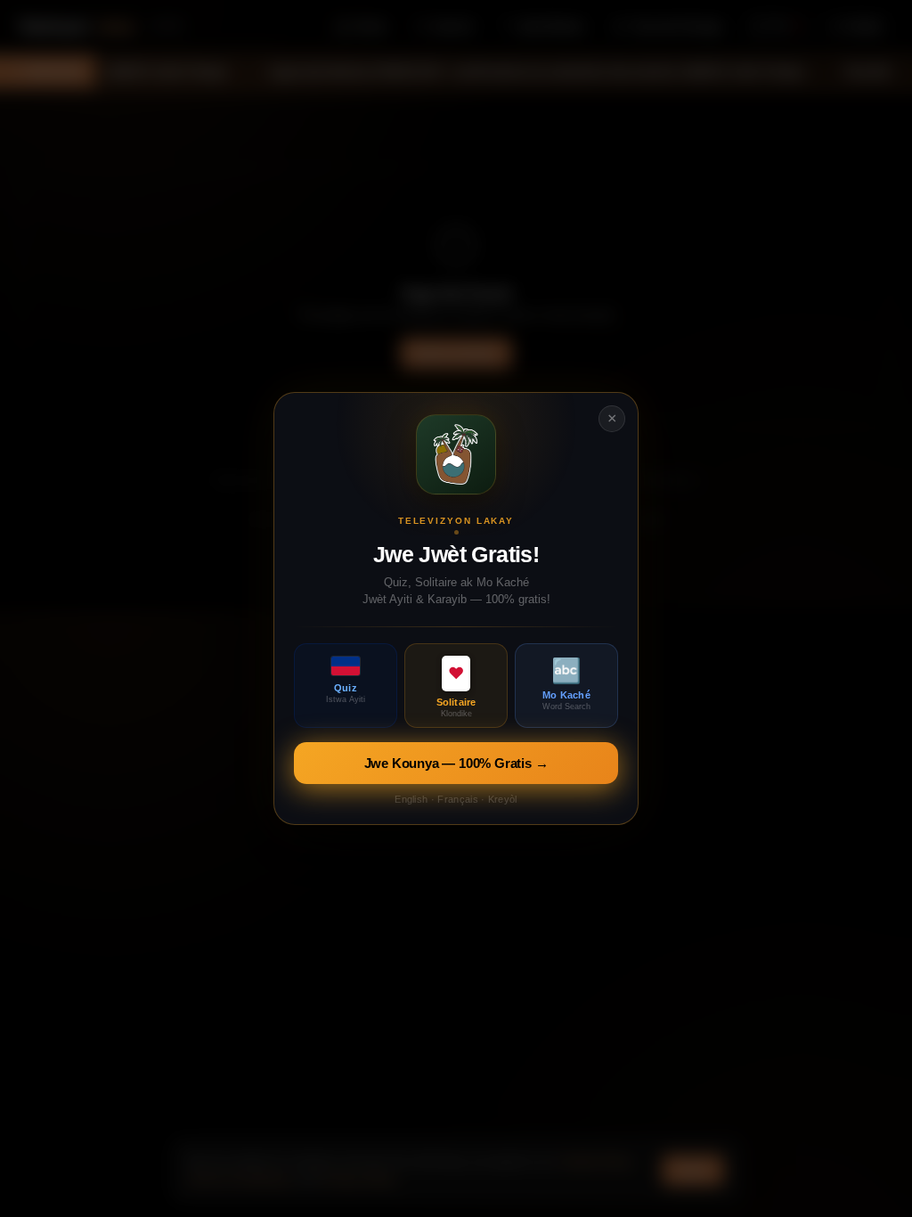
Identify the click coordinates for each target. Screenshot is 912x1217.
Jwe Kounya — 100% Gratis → (456, 763)
